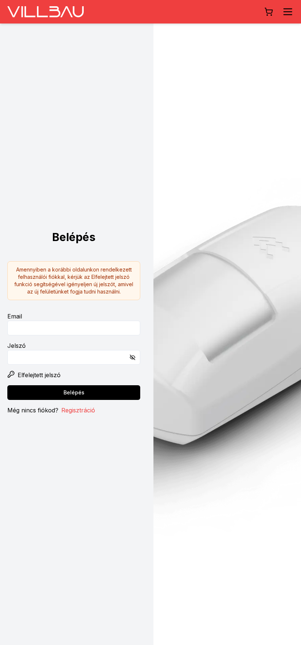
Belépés (74, 392)
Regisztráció (78, 410)
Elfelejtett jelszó (39, 375)
